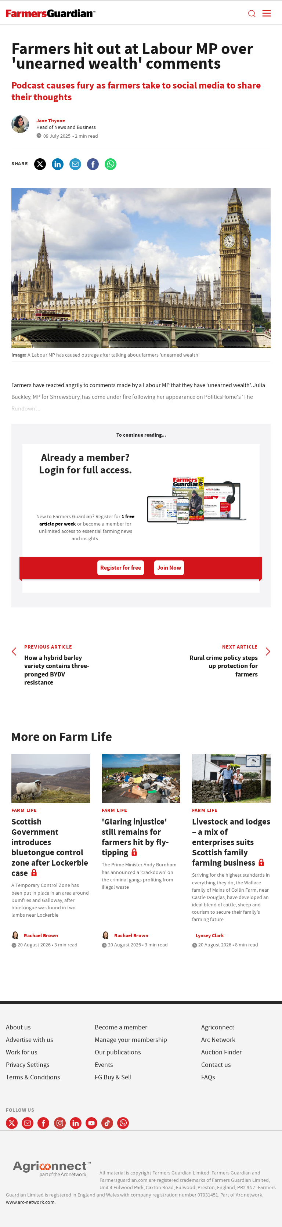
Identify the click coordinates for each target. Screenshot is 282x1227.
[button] (251, 13)
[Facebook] (43, 1123)
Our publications (118, 1052)
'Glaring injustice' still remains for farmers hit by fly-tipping (135, 837)
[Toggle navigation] (264, 13)
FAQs (208, 1077)
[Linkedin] (76, 1123)
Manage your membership (131, 1040)
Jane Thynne (50, 120)
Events (104, 1065)
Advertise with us (29, 1040)
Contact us (216, 1065)
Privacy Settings (28, 1065)
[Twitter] (12, 1123)
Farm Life (24, 810)
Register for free (120, 567)
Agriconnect (217, 1027)
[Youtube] (91, 1123)
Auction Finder (221, 1052)
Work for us (21, 1052)
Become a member (121, 1027)
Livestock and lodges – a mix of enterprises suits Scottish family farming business (231, 842)
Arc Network (218, 1040)
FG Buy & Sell (113, 1077)
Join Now (169, 567)
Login (85, 496)
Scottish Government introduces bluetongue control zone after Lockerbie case (49, 847)
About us (18, 1027)
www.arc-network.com (30, 1202)
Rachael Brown (41, 935)
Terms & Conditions (33, 1077)
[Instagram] (60, 1123)
